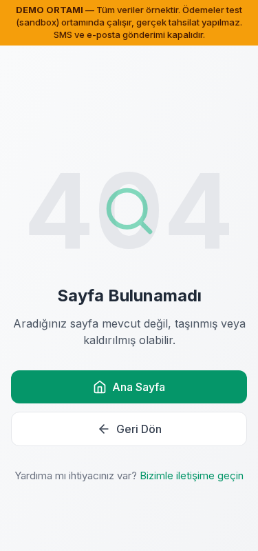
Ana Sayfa (138, 387)
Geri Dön (139, 429)
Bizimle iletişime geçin (192, 475)
